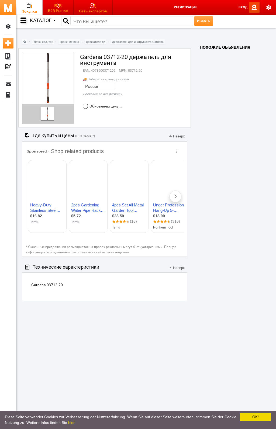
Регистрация (185, 7)
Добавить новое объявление (8, 43)
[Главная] (24, 42)
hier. (71, 422)
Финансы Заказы (8, 94)
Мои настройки (8, 26)
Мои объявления (8, 56)
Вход (243, 7)
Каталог (40, 20)
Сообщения (8, 84)
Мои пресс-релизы (8, 67)
